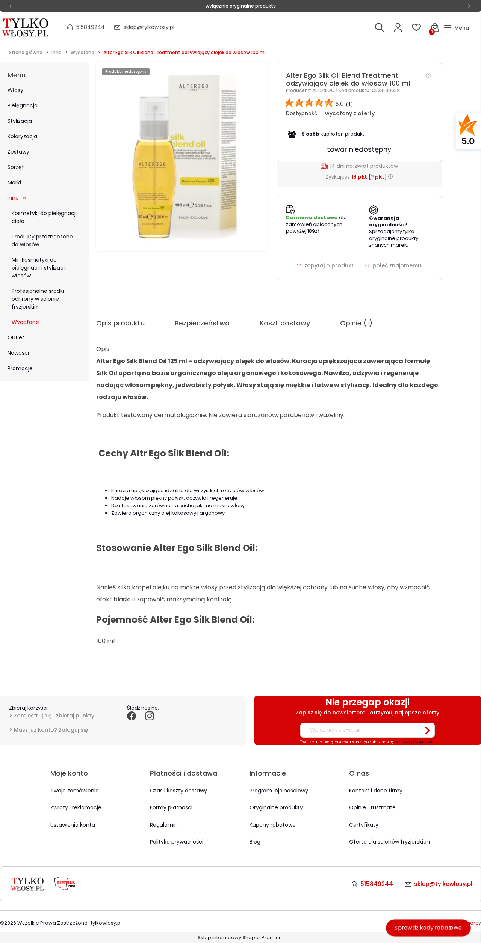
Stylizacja (20, 121)
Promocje (20, 368)
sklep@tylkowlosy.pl (149, 27)
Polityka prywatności (176, 841)
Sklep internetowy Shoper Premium (241, 937)
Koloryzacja (22, 136)
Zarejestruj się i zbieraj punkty (54, 715)
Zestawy (18, 151)
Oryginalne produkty (276, 807)
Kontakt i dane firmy (375, 790)
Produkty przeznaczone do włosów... (42, 240)
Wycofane (25, 322)
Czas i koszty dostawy (178, 790)
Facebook (131, 724)
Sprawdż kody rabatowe (428, 927)
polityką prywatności (415, 742)
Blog (255, 841)
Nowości (18, 353)
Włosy (15, 90)
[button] (456, 28)
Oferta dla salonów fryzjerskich (389, 841)
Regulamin (164, 825)
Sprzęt (16, 167)
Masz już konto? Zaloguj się (51, 730)
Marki (14, 182)
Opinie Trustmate (372, 807)
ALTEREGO (324, 90)
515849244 (90, 27)
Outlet (16, 337)
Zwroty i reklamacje (75, 807)
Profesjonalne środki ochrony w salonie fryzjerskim (38, 298)
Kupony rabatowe (273, 825)
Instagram (149, 724)
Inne (13, 198)
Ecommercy (466, 922)
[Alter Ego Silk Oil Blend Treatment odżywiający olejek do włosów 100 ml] (182, 156)
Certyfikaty (363, 825)
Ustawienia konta (72, 825)
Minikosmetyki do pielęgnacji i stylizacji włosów (39, 267)
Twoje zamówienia (74, 790)
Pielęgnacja (23, 105)
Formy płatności (171, 807)
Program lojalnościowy (279, 790)
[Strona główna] (26, 27)
